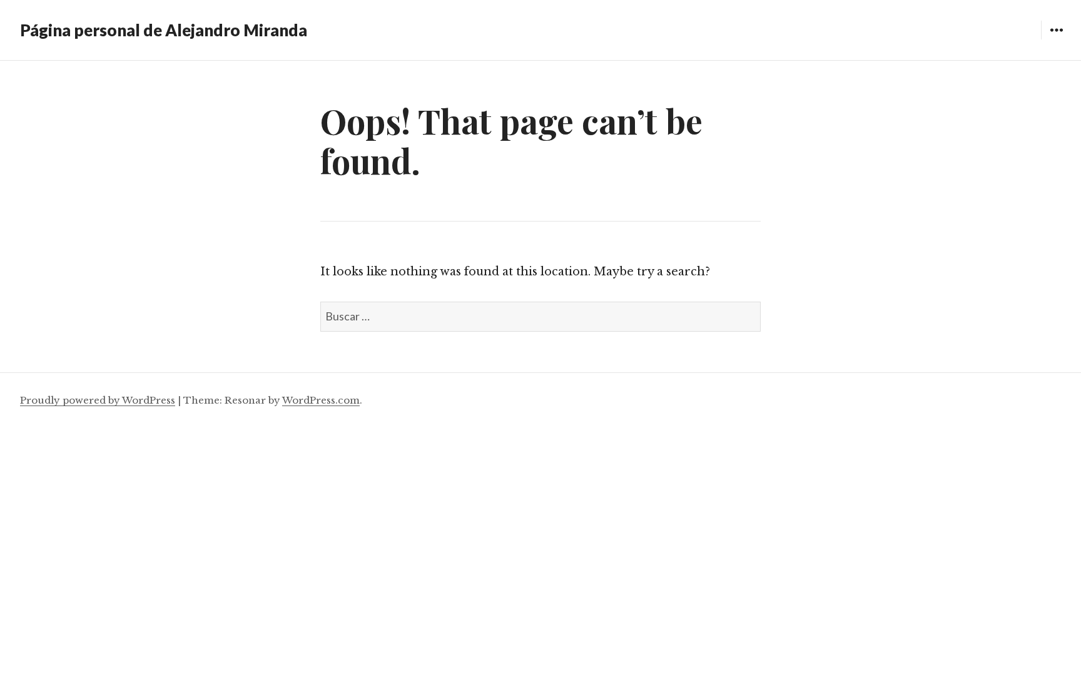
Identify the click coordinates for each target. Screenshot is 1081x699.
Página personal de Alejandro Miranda (163, 30)
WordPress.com (321, 400)
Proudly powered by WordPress (97, 400)
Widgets (1056, 39)
